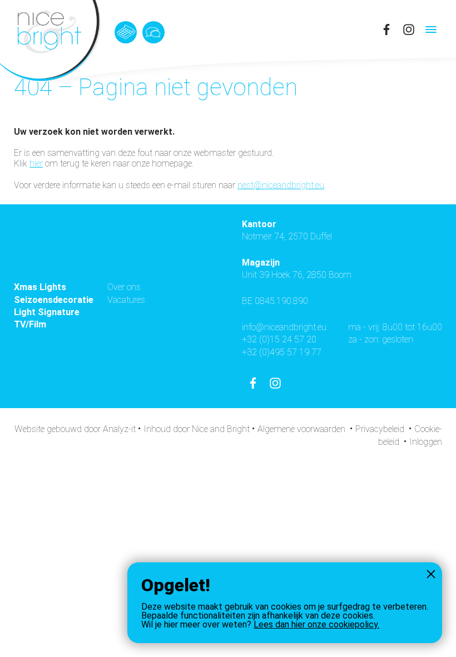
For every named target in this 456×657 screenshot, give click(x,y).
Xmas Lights (40, 287)
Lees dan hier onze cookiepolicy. (316, 624)
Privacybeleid (379, 429)
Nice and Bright (221, 429)
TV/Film (30, 324)
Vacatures (126, 300)
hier (36, 163)
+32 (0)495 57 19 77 (281, 352)
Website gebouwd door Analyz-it (76, 429)
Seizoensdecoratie (53, 300)
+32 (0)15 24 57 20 (279, 339)
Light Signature (47, 312)
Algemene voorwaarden (301, 429)
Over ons (124, 287)
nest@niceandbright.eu (280, 185)
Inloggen (425, 442)
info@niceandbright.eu (284, 327)
